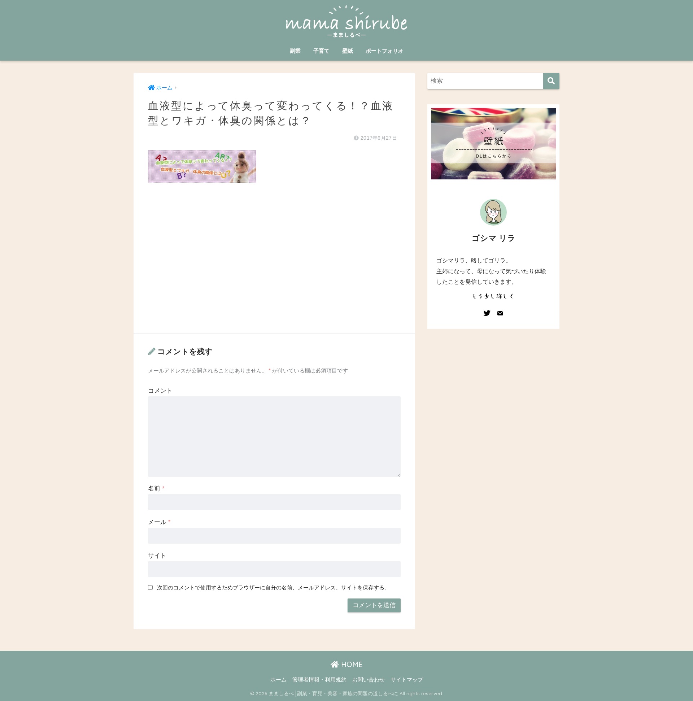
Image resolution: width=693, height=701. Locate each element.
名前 (156, 488)
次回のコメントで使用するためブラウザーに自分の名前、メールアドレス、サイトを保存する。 (273, 587)
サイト (157, 555)
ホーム (278, 680)
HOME (351, 664)
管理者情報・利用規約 (319, 680)
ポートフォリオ (385, 51)
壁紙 (347, 51)
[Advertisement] (274, 265)
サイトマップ (407, 680)
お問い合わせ (368, 680)
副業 (295, 51)
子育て (321, 51)
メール (159, 522)
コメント (160, 390)
